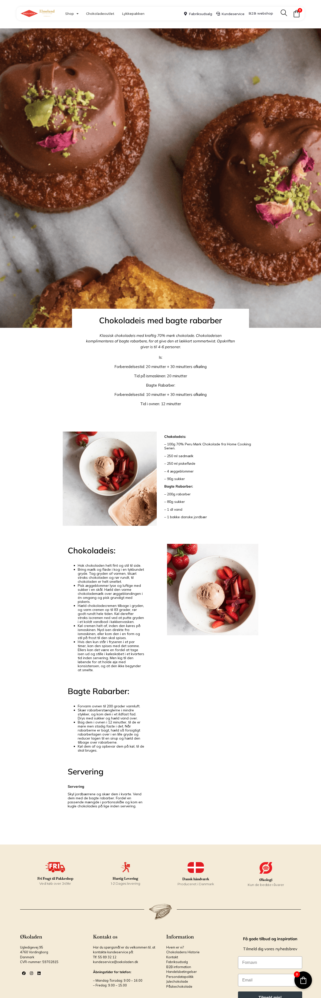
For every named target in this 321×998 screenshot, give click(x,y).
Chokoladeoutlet (100, 14)
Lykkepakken (133, 14)
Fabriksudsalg (200, 14)
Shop (69, 14)
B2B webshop (261, 13)
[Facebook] (24, 973)
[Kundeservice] (218, 14)
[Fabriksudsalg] (185, 14)
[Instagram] (31, 973)
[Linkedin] (39, 973)
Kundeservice (233, 14)
